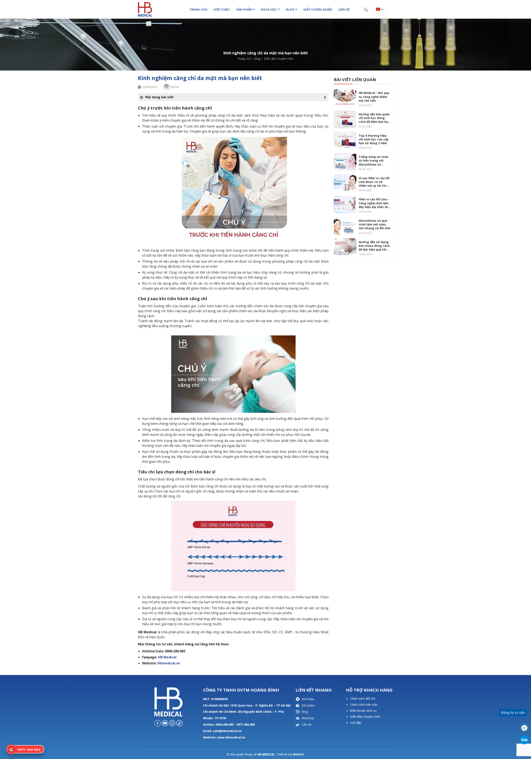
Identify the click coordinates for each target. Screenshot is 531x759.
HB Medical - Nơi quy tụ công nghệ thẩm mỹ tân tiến (374, 96)
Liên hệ (344, 9)
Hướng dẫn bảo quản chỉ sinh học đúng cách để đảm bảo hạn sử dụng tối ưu (374, 118)
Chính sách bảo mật (364, 704)
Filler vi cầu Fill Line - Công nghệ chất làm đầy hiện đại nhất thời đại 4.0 (375, 203)
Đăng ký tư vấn (513, 712)
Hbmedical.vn (168, 663)
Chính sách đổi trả (362, 698)
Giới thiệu (221, 9)
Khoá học (269, 9)
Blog (290, 9)
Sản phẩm (244, 9)
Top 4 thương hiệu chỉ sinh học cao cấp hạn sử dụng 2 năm (374, 139)
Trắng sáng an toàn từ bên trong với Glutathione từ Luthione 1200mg (373, 160)
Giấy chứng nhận (317, 9)
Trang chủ (198, 9)
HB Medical (167, 657)
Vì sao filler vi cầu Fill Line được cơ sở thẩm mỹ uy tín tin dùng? (374, 182)
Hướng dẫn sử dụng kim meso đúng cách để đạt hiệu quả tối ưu (374, 246)
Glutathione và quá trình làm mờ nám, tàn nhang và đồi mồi (374, 224)
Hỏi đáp (355, 722)
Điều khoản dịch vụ (363, 710)
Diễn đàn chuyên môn (365, 716)
